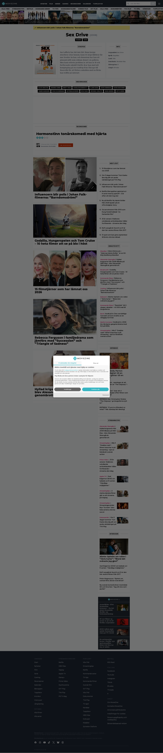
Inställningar (67, 389)
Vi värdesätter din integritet (67, 363)
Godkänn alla (95, 389)
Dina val (95, 363)
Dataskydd (106, 395)
